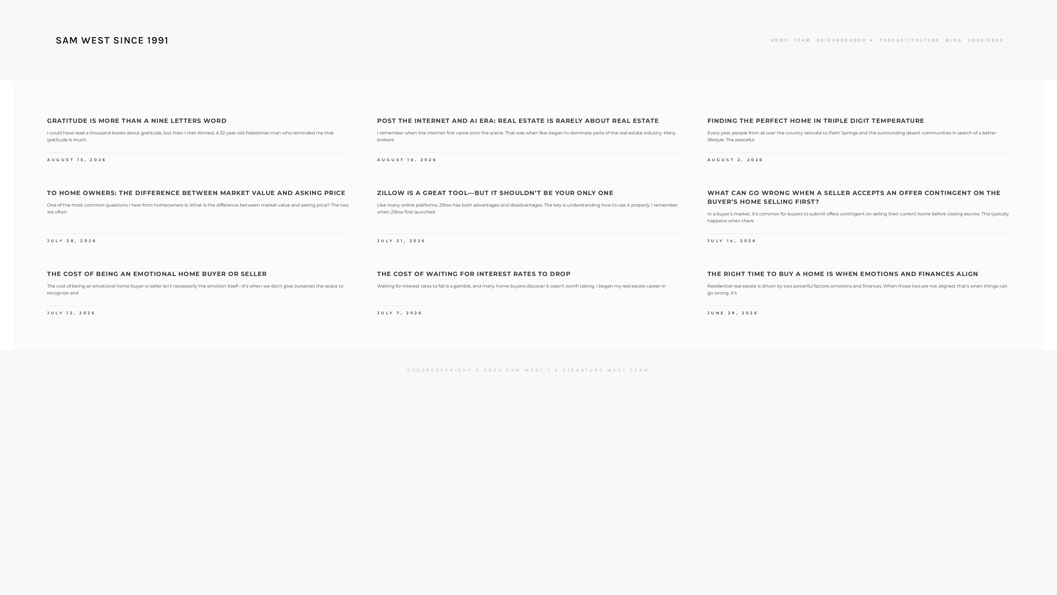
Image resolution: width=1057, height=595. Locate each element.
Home (779, 40)
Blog (954, 40)
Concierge (986, 40)
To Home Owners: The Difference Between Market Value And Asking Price (196, 193)
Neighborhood (842, 40)
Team (802, 40)
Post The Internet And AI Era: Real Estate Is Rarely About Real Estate (518, 121)
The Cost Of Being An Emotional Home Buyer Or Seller (157, 274)
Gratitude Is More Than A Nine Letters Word (137, 121)
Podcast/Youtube (909, 40)
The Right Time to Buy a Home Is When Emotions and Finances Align (843, 274)
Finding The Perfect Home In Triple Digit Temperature (816, 121)
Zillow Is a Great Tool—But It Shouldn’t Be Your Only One (495, 193)
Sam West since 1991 (112, 40)
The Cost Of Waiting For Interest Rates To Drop (474, 274)
